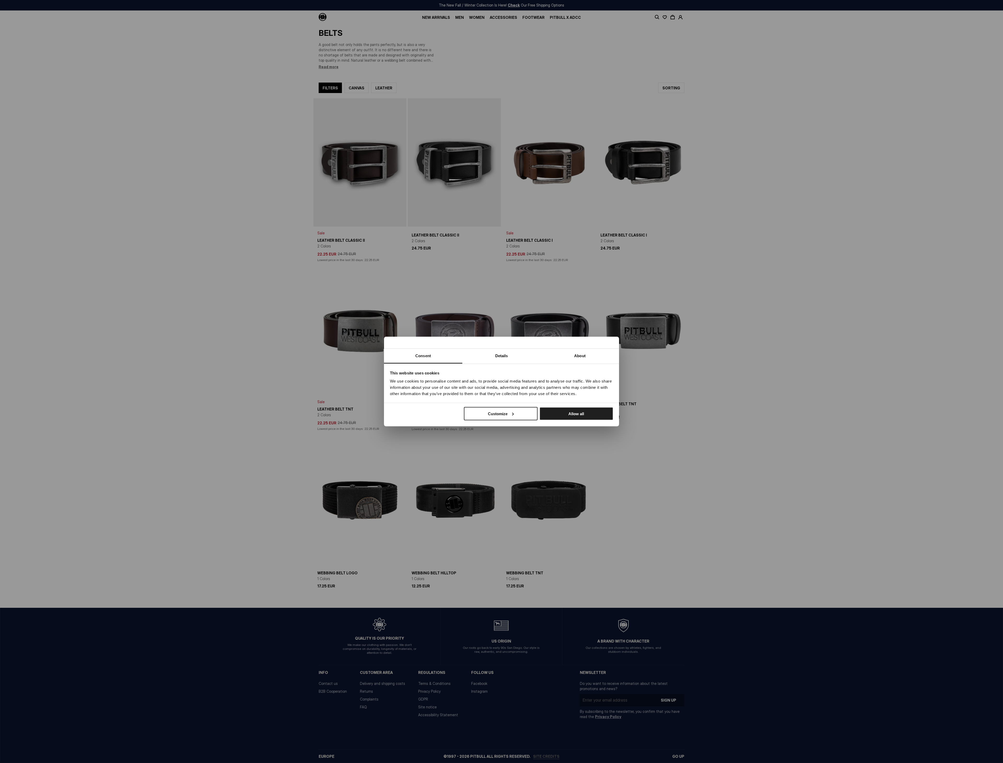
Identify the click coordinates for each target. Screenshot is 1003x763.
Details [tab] (501, 356)
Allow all (576, 413)
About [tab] (580, 356)
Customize (498, 413)
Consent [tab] (423, 356)
